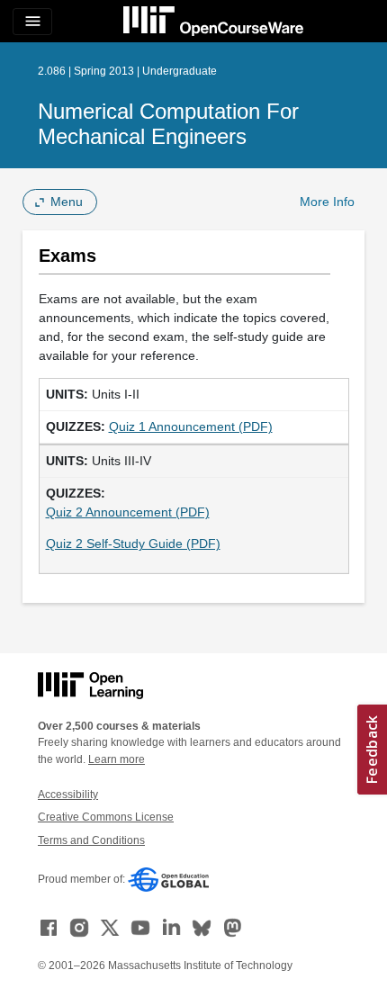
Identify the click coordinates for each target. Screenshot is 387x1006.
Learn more (116, 759)
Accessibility (68, 794)
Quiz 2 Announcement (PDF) (128, 512)
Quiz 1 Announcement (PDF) (191, 426)
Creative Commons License (106, 817)
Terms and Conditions (91, 840)
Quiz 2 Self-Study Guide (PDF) (133, 543)
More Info (327, 201)
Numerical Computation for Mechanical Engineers (168, 123)
